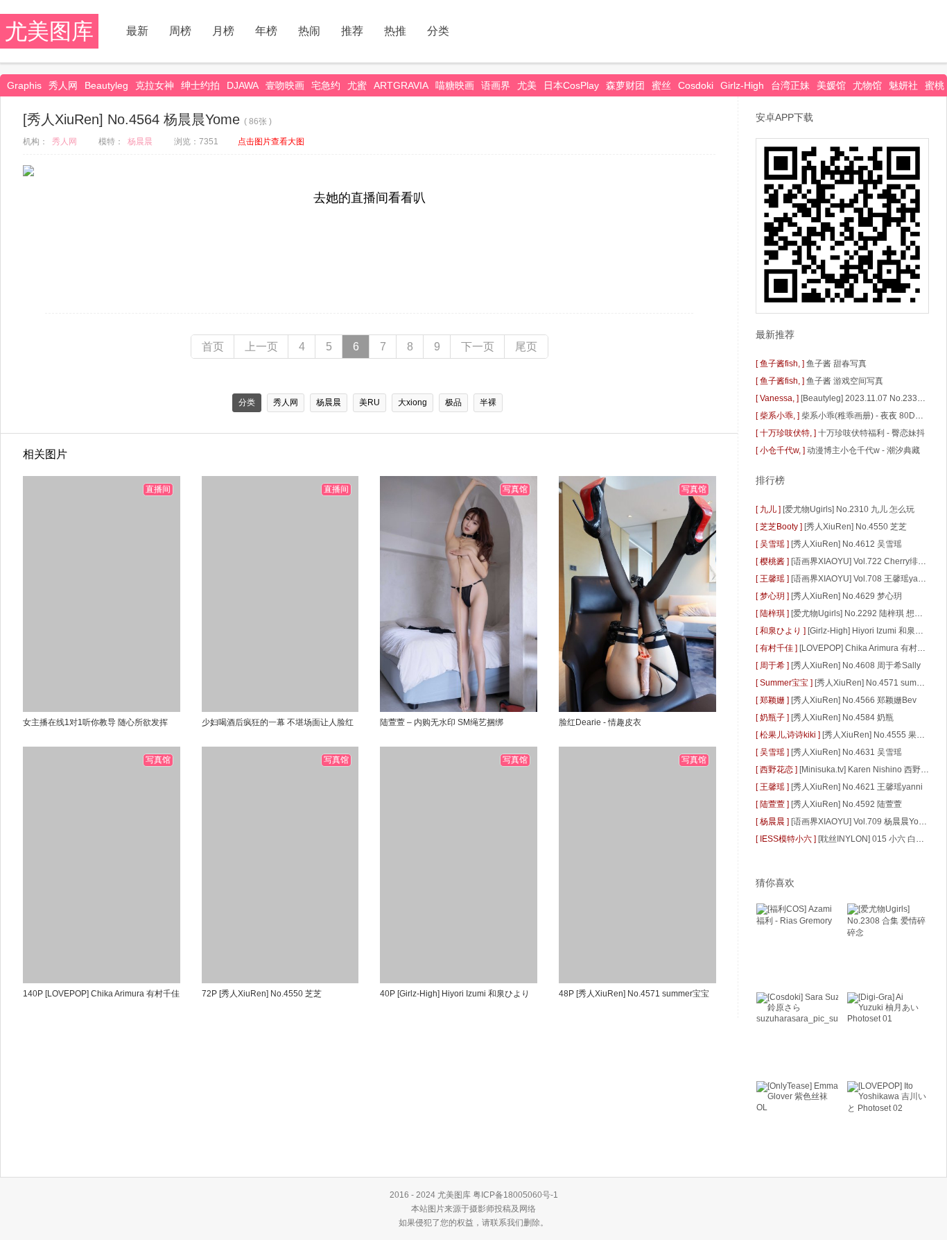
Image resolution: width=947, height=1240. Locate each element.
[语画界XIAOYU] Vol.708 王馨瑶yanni (860, 579)
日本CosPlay (571, 85)
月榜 (223, 31)
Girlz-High (742, 85)
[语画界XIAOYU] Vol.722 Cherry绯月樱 (863, 561)
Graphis (24, 85)
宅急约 (325, 85)
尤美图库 (49, 31)
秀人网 (63, 85)
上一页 (261, 347)
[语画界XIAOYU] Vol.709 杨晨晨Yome (860, 821)
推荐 (352, 31)
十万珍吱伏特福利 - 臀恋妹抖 (871, 433)
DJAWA (243, 85)
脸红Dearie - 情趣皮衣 (600, 722)
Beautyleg (106, 85)
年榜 (266, 31)
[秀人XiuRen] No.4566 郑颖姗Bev (853, 700)
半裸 (488, 402)
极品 (453, 402)
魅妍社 (903, 85)
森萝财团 (625, 85)
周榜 (180, 31)
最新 (137, 31)
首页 (213, 347)
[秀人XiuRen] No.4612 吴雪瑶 (846, 544)
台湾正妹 (790, 85)
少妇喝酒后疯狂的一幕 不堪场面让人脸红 (278, 722)
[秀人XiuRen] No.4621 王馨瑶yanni (857, 787)
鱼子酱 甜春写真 (836, 363)
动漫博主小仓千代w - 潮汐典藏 (863, 450)
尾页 (526, 347)
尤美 (527, 85)
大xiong (412, 402)
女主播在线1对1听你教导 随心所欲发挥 (95, 722)
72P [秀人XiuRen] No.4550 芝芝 (262, 994)
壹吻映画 (285, 85)
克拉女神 (154, 85)
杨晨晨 (140, 141)
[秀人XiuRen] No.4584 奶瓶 (842, 717)
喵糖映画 (454, 85)
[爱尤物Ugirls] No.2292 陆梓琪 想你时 (861, 613)
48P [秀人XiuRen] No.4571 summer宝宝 (634, 994)
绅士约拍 (200, 85)
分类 (438, 31)
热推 (395, 31)
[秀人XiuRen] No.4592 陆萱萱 (846, 804)
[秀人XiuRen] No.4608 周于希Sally (856, 665)
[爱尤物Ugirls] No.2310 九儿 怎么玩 (848, 509)
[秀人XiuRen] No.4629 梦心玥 (846, 596)
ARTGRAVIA (401, 85)
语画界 (495, 85)
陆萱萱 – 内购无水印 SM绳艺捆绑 (441, 722)
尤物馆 (867, 85)
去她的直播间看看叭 (369, 198)
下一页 (477, 347)
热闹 (309, 31)
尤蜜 (357, 85)
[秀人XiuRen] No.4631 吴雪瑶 (846, 752)
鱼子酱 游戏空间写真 (844, 381)
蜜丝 (661, 85)
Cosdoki (695, 85)
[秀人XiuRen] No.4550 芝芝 (855, 527)
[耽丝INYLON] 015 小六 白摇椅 (875, 839)
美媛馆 (831, 85)
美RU (369, 402)
